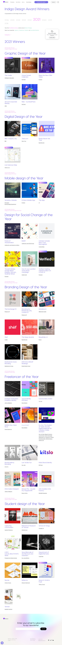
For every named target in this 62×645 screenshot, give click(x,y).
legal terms (9, 638)
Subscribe (43, 628)
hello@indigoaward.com (41, 640)
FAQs (16, 638)
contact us (13, 638)
